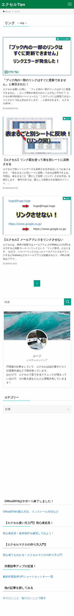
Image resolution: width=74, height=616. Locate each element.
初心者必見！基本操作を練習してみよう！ (28, 533)
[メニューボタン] (69, 4)
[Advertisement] (37, 455)
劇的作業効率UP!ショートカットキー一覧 (28, 576)
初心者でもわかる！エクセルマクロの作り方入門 (32, 555)
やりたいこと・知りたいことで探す (24, 598)
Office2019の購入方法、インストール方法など (31, 511)
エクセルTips (13, 4)
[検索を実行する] (67, 301)
